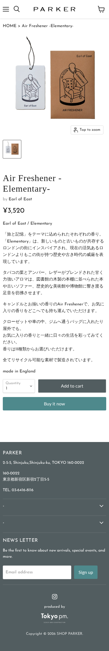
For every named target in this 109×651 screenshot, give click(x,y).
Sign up (86, 572)
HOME (9, 26)
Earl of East (20, 199)
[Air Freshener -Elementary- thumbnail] (12, 149)
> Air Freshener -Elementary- (45, 26)
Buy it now (54, 403)
